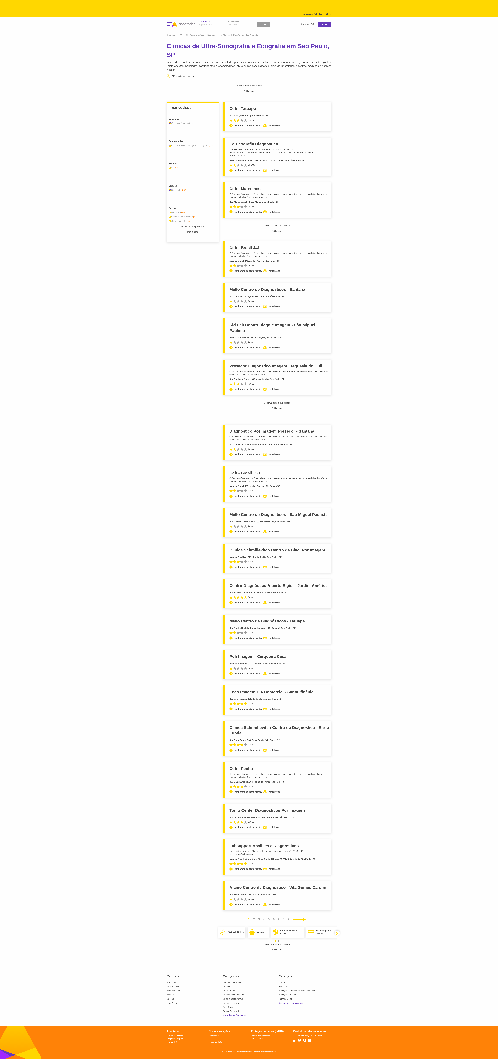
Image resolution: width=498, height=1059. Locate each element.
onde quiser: (234, 21)
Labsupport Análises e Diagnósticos (264, 846)
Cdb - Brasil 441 (244, 247)
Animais (226, 987)
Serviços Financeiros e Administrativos (297, 991)
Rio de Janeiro (173, 987)
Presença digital (215, 1042)
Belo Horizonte (173, 991)
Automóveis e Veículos (233, 995)
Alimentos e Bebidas (232, 982)
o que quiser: (205, 21)
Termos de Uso (173, 1042)
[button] (276, 941)
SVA (211, 1039)
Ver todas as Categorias (234, 1015)
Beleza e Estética (231, 1003)
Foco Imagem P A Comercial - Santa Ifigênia (271, 692)
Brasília (170, 995)
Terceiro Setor (285, 999)
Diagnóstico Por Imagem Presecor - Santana (271, 431)
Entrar (325, 24)
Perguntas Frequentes (176, 1039)
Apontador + (214, 1036)
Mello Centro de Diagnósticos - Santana (267, 289)
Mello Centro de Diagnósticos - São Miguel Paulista (278, 514)
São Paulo (171, 982)
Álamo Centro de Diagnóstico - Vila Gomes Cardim (277, 887)
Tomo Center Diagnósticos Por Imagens (267, 810)
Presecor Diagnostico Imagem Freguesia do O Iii (275, 366)
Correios (283, 982)
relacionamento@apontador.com (308, 1036)
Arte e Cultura (229, 991)
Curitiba (170, 999)
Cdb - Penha (241, 768)
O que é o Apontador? (176, 1036)
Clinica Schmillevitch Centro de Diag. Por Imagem (277, 550)
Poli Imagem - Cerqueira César (258, 656)
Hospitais (283, 987)
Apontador (172, 35)
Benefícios (228, 1007)
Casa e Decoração (231, 1011)
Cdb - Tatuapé (242, 108)
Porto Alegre (172, 1003)
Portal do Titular (257, 1039)
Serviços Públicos (287, 995)
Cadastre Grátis (308, 24)
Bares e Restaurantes (233, 999)
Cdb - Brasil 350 (244, 473)
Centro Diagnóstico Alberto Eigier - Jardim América (278, 585)
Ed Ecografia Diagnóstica (253, 144)
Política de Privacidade (260, 1036)
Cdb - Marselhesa (246, 189)
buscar (264, 24)
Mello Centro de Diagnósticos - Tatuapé (267, 621)
